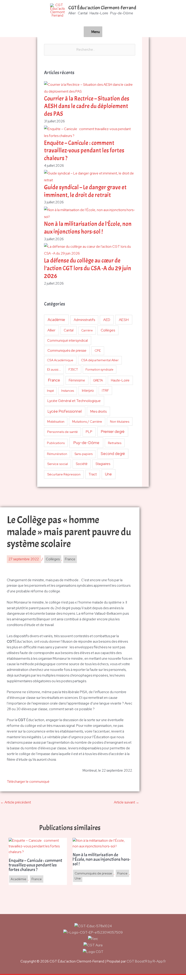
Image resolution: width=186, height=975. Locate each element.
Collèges (108, 330)
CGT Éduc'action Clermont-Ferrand (102, 8)
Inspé (50, 391)
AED (106, 319)
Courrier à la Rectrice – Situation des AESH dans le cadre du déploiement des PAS (86, 106)
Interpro (88, 390)
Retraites (114, 443)
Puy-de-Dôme (86, 442)
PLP (89, 431)
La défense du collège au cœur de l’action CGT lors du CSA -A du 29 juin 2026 (87, 268)
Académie (56, 319)
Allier (51, 330)
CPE (98, 351)
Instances (67, 391)
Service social (57, 464)
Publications (56, 443)
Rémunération (57, 454)
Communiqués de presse (66, 350)
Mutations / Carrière (87, 421)
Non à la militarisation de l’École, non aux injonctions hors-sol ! (88, 227)
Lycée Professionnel (65, 411)
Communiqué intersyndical (67, 340)
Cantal (68, 330)
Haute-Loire (120, 380)
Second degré (113, 453)
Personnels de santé (62, 431)
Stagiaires (102, 464)
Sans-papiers (84, 454)
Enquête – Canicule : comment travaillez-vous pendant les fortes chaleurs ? (84, 150)
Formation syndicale (99, 369)
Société (82, 464)
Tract (92, 474)
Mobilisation (55, 421)
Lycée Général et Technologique (74, 400)
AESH (124, 319)
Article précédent (15, 802)
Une (108, 474)
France (54, 380)
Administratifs (84, 320)
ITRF (105, 390)
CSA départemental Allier (100, 360)
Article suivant (126, 802)
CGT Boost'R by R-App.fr (146, 961)
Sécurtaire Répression (64, 474)
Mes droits (98, 411)
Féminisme (77, 380)
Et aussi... (54, 369)
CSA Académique (60, 360)
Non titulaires (119, 421)
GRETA (98, 380)
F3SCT (73, 369)
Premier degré (113, 431)
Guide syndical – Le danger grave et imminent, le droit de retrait (85, 191)
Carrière (87, 330)
